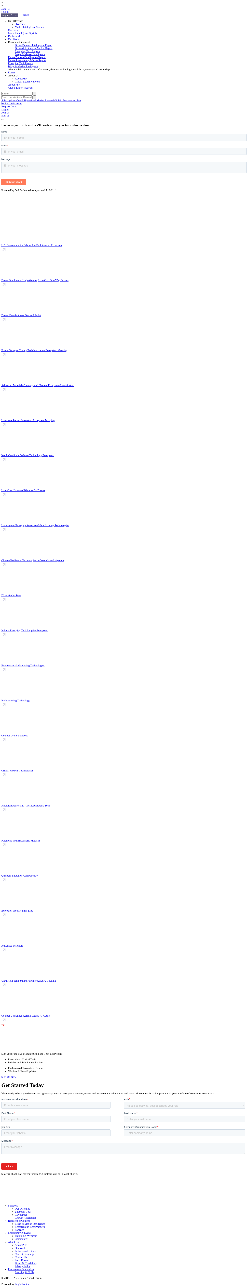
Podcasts (19, 1229)
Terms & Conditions (25, 1263)
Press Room (21, 1260)
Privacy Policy (22, 1266)
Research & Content (19, 1220)
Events (11, 72)
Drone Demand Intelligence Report (33, 45)
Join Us (5, 8)
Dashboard (14, 36)
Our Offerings (22, 1208)
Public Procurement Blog (68, 100)
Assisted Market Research (41, 100)
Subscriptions (8, 100)
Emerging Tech (23, 1211)
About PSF (21, 78)
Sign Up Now (8, 1077)
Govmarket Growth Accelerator (25, 1216)
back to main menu (11, 103)
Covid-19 (21, 100)
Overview (20, 24)
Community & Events (19, 1232)
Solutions (13, 1205)
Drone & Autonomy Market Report (33, 48)
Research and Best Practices (30, 1226)
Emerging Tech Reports (27, 51)
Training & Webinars (26, 1235)
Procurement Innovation (21, 1269)
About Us (13, 1242)
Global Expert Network (27, 81)
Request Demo (9, 106)
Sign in (25, 14)
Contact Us (21, 1257)
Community (21, 1239)
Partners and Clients (25, 1251)
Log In (5, 11)
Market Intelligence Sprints (29, 27)
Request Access (10, 15)
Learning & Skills (24, 1272)
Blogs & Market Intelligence (30, 54)
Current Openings (24, 1254)
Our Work (13, 39)
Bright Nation (22, 1284)
